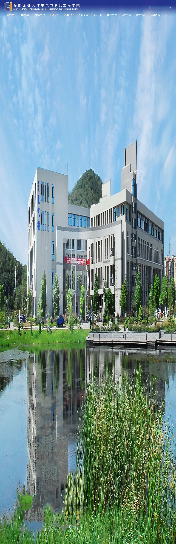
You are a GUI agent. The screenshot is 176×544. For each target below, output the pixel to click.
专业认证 (97, 15)
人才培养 (83, 15)
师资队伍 (54, 15)
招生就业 (126, 15)
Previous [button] (1, 272)
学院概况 (26, 15)
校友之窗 (140, 15)
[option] (88, 272)
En (166, 15)
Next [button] (175, 272)
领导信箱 (155, 15)
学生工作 (112, 15)
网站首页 (11, 15)
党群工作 (40, 15)
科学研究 (69, 15)
